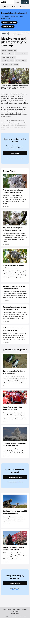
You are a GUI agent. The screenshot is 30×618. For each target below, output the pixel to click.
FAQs (14, 609)
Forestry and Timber (8, 61)
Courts (22, 7)
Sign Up (25, 2)
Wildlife (16, 64)
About (18, 609)
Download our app (8, 26)
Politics (15, 7)
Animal (4, 50)
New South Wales (7, 64)
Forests (18, 61)
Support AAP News (15, 583)
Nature (24, 61)
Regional (5, 33)
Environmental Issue (21, 54)
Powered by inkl (15, 613)
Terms (4, 609)
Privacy (9, 609)
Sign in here (19, 158)
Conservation (12, 50)
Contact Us (24, 609)
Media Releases (15, 611)
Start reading (15, 153)
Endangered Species (7, 54)
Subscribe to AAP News (9, 22)
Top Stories (5, 7)
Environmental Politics (8, 57)
